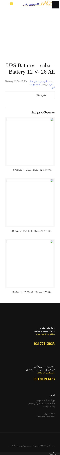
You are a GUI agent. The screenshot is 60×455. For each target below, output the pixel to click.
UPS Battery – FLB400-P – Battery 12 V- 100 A (31, 231)
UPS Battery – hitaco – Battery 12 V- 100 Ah (32, 170)
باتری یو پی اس (41, 81)
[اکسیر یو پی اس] (38, 5)
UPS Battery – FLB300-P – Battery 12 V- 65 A (32, 292)
